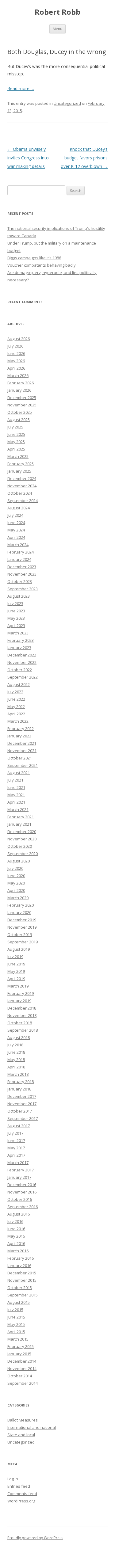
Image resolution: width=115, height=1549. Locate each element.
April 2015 (16, 1331)
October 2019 (19, 934)
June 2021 (16, 787)
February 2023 (20, 640)
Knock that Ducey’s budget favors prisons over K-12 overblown (84, 157)
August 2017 (18, 1125)
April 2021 (16, 802)
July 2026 (15, 346)
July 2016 (15, 1221)
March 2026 (18, 375)
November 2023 (21, 574)
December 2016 (21, 1184)
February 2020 (20, 905)
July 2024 (15, 515)
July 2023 (15, 603)
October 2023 (19, 581)
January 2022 (19, 736)
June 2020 (16, 875)
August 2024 (18, 508)
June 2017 (16, 1140)
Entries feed (18, 1486)
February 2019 (20, 993)
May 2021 (16, 794)
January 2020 (19, 912)
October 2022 (19, 669)
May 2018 (16, 1059)
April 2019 (16, 978)
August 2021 (18, 772)
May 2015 (16, 1324)
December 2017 (21, 1096)
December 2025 (21, 397)
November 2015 (21, 1280)
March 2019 (18, 986)
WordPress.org (21, 1501)
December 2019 (21, 920)
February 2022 (20, 728)
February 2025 (20, 463)
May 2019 (16, 971)
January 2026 (19, 390)
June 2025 (16, 434)
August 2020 (18, 861)
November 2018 (21, 1015)
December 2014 (21, 1361)
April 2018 (16, 1067)
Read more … (20, 88)
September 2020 (22, 853)
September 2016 (22, 1206)
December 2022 (21, 655)
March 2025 (18, 456)
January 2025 (19, 471)
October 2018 (19, 1023)
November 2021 (21, 750)
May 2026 (16, 360)
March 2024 (18, 544)
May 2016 (16, 1236)
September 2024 (22, 500)
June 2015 (16, 1317)
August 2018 (18, 1037)
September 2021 (22, 765)
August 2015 (18, 1302)
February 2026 (20, 383)
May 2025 (16, 441)
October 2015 (19, 1287)
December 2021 (21, 743)
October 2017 (19, 1111)
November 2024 (21, 486)
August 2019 (18, 949)
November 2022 (21, 662)
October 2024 (19, 493)
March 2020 (18, 897)
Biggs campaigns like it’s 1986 (34, 258)
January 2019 (19, 1000)
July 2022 (15, 692)
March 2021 (18, 809)
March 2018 (18, 1074)
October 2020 (19, 846)
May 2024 (16, 530)
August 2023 (18, 596)
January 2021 (19, 824)
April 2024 (16, 537)
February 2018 (20, 1081)
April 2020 (16, 890)
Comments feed (22, 1493)
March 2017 (18, 1162)
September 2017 (22, 1118)
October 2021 (19, 758)
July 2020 (15, 868)
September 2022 (22, 677)
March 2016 (18, 1251)
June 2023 (16, 611)
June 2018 (16, 1052)
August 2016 (18, 1214)
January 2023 (19, 647)
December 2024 (21, 478)
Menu (57, 28)
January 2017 (19, 1177)
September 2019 (22, 942)
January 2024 (19, 559)
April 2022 (16, 714)
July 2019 (15, 956)
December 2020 (21, 831)
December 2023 (21, 566)
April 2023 (16, 625)
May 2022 (16, 706)
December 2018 (21, 1008)
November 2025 (21, 405)
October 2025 (19, 412)
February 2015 (20, 1346)
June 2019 (16, 964)
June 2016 (16, 1228)
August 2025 (18, 419)
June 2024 (16, 522)
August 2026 (18, 338)
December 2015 (21, 1273)
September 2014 (22, 1383)
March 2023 (18, 633)
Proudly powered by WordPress (35, 1537)
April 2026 (16, 368)
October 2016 (19, 1199)
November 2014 (21, 1368)
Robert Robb (57, 12)
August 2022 (18, 684)
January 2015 (19, 1354)
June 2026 (16, 353)
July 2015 (15, 1309)
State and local (21, 1434)
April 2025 (16, 449)
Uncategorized (67, 103)
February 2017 (20, 1170)
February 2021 (20, 817)
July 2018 (15, 1045)
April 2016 (16, 1243)
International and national (31, 1427)
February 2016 (20, 1258)
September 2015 (22, 1295)
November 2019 (21, 927)
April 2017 (16, 1155)
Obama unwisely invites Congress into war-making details (28, 157)
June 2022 (16, 699)
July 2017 (15, 1133)
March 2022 (18, 721)
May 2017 (16, 1148)
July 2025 (15, 427)
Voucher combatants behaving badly (41, 265)
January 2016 (19, 1265)
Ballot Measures (22, 1420)
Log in (12, 1479)
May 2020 (16, 883)
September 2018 (22, 1030)
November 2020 (21, 839)
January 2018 (19, 1089)
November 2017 (21, 1103)
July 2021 (15, 780)
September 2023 (22, 589)
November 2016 (21, 1192)
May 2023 (16, 618)
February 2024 (20, 552)
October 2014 (19, 1376)
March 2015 (18, 1339)
